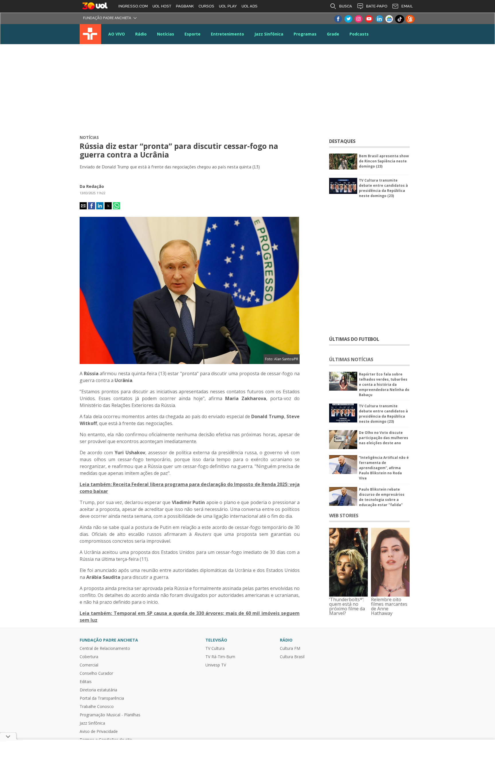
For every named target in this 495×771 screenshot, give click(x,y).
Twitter (348, 19)
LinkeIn (379, 19)
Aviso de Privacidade (99, 731)
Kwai (410, 19)
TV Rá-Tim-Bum (220, 657)
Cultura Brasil (292, 657)
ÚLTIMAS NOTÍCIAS (351, 359)
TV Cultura (90, 34)
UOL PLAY (228, 6)
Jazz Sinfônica (268, 34)
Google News (389, 19)
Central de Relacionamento (105, 648)
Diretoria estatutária (98, 690)
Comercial (89, 665)
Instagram (358, 19)
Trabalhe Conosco (97, 707)
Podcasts (359, 34)
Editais (86, 682)
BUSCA (345, 6)
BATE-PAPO (376, 6)
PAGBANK (185, 6)
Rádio (141, 34)
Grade (333, 34)
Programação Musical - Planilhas (110, 715)
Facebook (337, 19)
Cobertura (89, 657)
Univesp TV (215, 665)
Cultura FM (290, 648)
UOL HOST (161, 6)
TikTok (399, 19)
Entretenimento (227, 34)
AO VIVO (116, 34)
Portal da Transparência (102, 698)
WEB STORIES (343, 515)
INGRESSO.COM (133, 6)
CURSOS (206, 6)
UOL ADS (249, 6)
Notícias (165, 34)
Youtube (368, 19)
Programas (305, 34)
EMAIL (407, 6)
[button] (83, 205)
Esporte (192, 34)
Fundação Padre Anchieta (107, 17)
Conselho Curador (96, 673)
